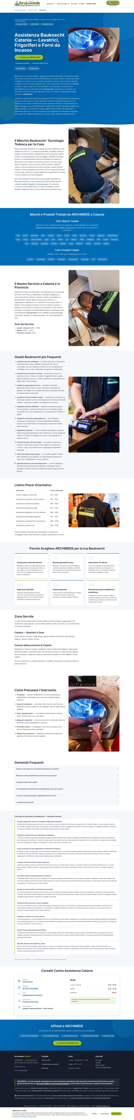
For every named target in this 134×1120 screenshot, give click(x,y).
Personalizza (105, 1113)
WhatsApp (21, 68)
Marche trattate (62, 4)
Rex (27, 243)
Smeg (71, 243)
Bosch (59, 235)
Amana (25, 235)
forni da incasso (42, 184)
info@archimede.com (103, 1106)
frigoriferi (31, 184)
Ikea (53, 239)
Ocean (106, 239)
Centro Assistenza (20, 10)
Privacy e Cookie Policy (103, 1067)
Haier (18, 239)
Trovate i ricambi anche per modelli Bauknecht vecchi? (36, 796)
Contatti (81, 4)
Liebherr (74, 239)
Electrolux (83, 235)
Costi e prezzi (100, 1065)
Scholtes (54, 243)
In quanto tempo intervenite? (26, 782)
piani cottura (102, 259)
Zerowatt (97, 243)
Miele (82, 239)
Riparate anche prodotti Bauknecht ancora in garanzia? (36, 775)
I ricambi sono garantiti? (25, 802)
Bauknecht (34, 235)
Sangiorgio (44, 243)
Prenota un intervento (30, 1002)
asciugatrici (61, 259)
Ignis (46, 239)
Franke (92, 235)
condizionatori (73, 259)
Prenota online (91, 4)
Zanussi (88, 243)
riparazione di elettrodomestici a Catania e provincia (54, 228)
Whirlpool (79, 243)
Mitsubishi (90, 239)
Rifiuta (95, 1113)
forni (93, 259)
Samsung (34, 243)
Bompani (51, 235)
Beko (42, 235)
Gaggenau (101, 235)
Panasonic (114, 239)
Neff (98, 239)
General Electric (112, 235)
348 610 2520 (28, 982)
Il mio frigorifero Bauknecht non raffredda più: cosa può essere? (39, 789)
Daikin (74, 235)
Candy (67, 235)
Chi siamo (74, 4)
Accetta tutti (116, 1113)
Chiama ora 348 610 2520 (30, 57)
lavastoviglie (40, 259)
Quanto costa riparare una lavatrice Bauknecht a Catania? (37, 769)
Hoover (25, 239)
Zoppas (106, 243)
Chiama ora (114, 2)
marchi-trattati (32, 10)
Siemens (62, 243)
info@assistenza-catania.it (32, 995)
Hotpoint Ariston (36, 239)
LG (67, 239)
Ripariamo (50, 4)
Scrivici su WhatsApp (30, 988)
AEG (18, 235)
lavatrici (25, 184)
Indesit (60, 239)
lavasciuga (84, 259)
